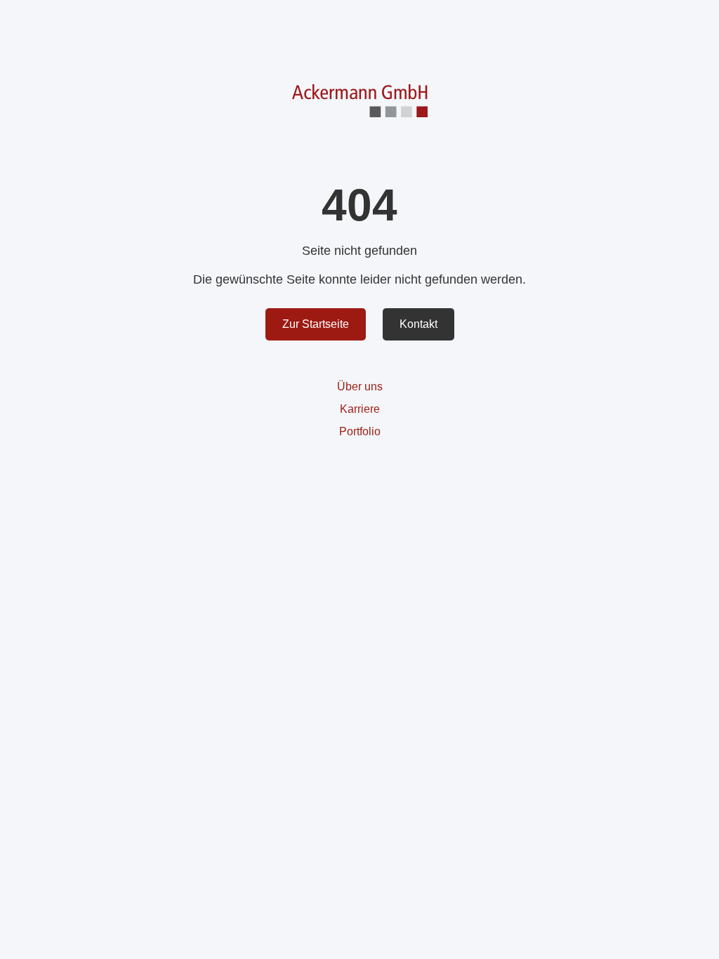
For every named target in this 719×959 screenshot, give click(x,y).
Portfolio (360, 431)
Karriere (360, 409)
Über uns (360, 386)
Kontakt (418, 324)
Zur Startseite (315, 324)
